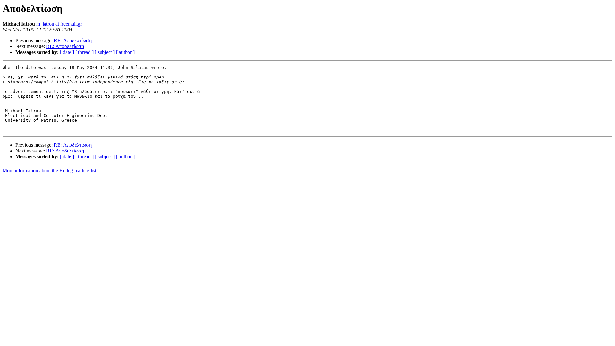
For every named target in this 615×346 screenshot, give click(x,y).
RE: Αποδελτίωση (73, 40)
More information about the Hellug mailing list (49, 170)
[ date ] (67, 52)
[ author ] (125, 52)
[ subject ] (105, 52)
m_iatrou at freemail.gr (59, 24)
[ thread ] (84, 52)
